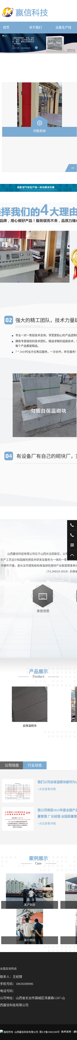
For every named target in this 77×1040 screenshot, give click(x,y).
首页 (6, 27)
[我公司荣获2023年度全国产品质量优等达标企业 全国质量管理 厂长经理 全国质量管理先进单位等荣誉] (18, 819)
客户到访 (29, 904)
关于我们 (35, 27)
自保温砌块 (30, 725)
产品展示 (38, 671)
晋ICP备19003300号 (49, 1032)
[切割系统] (39, 104)
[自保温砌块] (29, 704)
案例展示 (38, 858)
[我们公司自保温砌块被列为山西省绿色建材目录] (18, 791)
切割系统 (39, 131)
